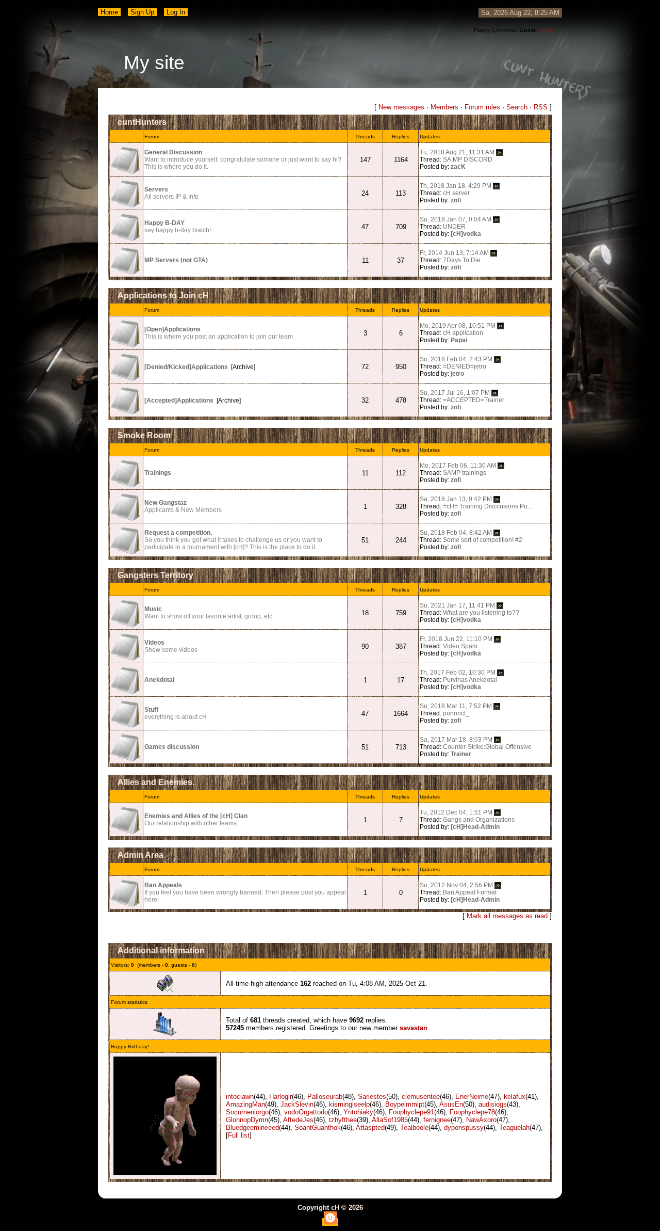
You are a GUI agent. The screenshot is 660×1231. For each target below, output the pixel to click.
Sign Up (142, 12)
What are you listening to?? (481, 612)
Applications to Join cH (163, 295)
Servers (156, 189)
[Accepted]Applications (178, 400)
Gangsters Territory (155, 575)
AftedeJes (298, 1120)
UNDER (454, 226)
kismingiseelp (349, 1104)
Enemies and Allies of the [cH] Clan (196, 816)
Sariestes (372, 1096)
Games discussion (171, 746)
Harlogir (280, 1096)
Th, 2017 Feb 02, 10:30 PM (458, 672)
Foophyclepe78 (472, 1112)
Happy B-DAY (164, 223)
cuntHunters (142, 122)
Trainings (157, 472)
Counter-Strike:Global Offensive (487, 746)
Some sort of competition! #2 (482, 539)
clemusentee (421, 1096)
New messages (401, 107)
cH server (456, 193)
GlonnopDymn (247, 1120)
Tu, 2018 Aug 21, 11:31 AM (457, 152)
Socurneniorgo (247, 1112)
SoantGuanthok (317, 1127)
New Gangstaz (165, 502)
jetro (457, 373)
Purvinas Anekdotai (470, 679)
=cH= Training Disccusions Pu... (487, 506)
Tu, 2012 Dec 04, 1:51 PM (456, 812)
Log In (176, 12)
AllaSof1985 (390, 1120)
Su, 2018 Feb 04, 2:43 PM (456, 359)
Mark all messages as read (507, 916)
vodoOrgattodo (306, 1112)
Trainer (461, 754)
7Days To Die (462, 260)
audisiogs (492, 1104)
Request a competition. (178, 532)
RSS (546, 30)
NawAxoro (481, 1120)
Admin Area (140, 855)
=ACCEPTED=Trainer (473, 400)
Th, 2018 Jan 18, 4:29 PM (455, 185)
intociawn (240, 1096)
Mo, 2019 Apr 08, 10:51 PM (458, 325)
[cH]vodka (466, 233)
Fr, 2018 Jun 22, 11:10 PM (456, 639)
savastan (413, 1028)
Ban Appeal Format (470, 892)
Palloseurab (324, 1096)
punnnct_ (456, 713)
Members (444, 107)
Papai (459, 340)
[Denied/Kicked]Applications (186, 367)
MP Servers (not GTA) (176, 260)
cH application (463, 333)
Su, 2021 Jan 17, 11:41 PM (457, 605)
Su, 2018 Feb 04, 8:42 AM (456, 532)
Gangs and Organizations (479, 819)
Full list (239, 1135)
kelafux (514, 1096)
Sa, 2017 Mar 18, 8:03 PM (456, 739)
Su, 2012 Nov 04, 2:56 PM (456, 885)
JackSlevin (297, 1104)
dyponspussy (464, 1127)
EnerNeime (471, 1096)
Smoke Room (144, 435)
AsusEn (451, 1104)
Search (516, 107)
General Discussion (173, 152)
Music (153, 609)
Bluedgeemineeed (252, 1127)
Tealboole (414, 1127)
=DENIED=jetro (464, 366)
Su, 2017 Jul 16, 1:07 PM (455, 392)
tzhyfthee (343, 1120)
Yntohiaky (358, 1112)
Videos (154, 642)
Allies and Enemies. (156, 782)
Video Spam (460, 646)
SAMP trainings (464, 472)
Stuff (151, 709)
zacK (458, 166)
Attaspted (370, 1127)
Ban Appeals (163, 885)
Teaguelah (514, 1127)
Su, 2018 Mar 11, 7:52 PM (456, 706)
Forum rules (482, 107)
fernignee (437, 1120)
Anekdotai (159, 679)
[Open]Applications (172, 329)
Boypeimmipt (404, 1104)
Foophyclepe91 (411, 1112)
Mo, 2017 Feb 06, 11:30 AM (458, 465)
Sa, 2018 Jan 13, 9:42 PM (456, 499)
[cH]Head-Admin (475, 826)
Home (109, 12)
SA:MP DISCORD (467, 159)
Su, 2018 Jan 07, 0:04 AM (455, 219)
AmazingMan (245, 1104)
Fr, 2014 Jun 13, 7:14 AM (454, 253)
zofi (456, 200)
